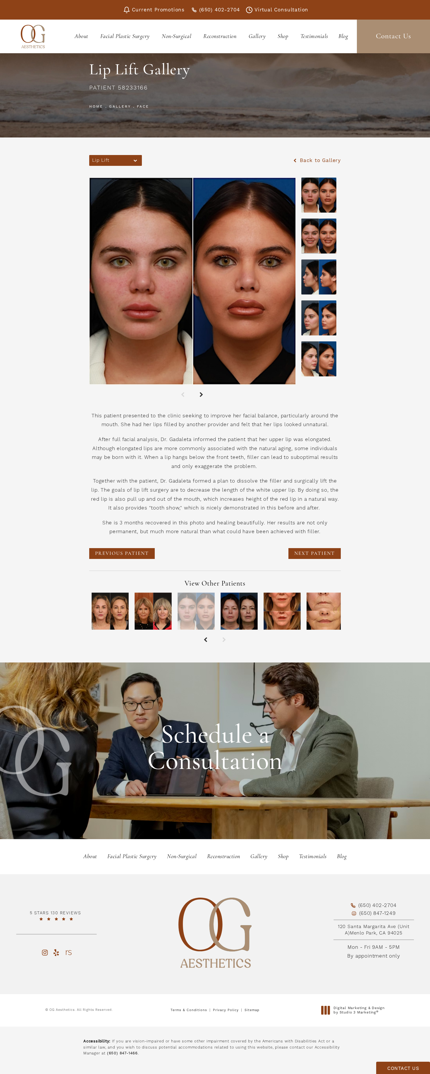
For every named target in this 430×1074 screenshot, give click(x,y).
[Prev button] (183, 395)
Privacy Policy (226, 1010)
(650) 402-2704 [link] (219, 9)
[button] (44, 952)
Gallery (120, 106)
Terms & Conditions (189, 1010)
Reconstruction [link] (219, 36)
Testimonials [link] (314, 36)
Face (143, 106)
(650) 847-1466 (122, 1053)
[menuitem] (82, 36)
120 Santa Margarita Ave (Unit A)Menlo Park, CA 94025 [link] (374, 930)
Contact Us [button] (403, 1068)
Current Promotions (158, 9)
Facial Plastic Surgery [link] (125, 36)
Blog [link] (343, 36)
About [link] (81, 36)
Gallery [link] (257, 36)
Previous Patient (122, 553)
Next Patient (314, 553)
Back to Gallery (319, 160)
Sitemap (252, 1010)
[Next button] (202, 395)
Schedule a (215, 749)
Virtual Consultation (281, 9)
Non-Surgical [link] (176, 36)
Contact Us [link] (393, 36)
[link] (56, 915)
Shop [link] (283, 36)
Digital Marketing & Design (359, 1010)
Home (96, 106)
